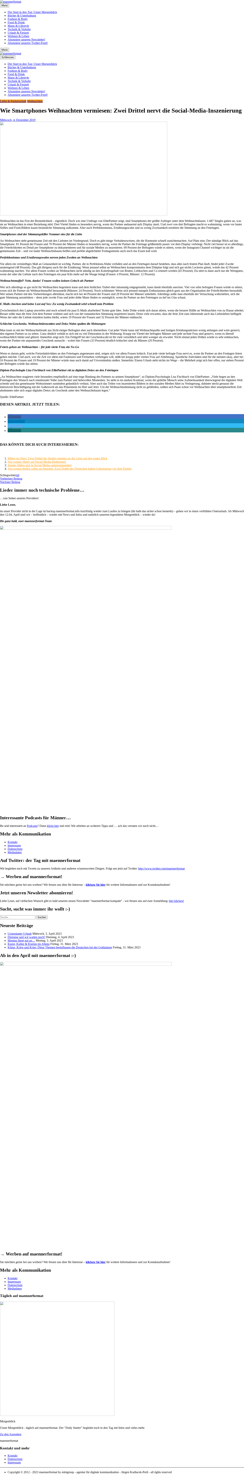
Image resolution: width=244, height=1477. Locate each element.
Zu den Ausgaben (10, 1434)
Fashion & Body (18, 19)
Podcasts (32, 825)
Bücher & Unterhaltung (22, 15)
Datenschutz (15, 849)
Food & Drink (16, 22)
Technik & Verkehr (19, 29)
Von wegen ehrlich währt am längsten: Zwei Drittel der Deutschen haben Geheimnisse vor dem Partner (70, 468)
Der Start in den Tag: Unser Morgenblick (32, 12)
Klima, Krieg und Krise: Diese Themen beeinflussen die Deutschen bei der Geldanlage (60, 947)
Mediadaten (15, 852)
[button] (14, 416)
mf (17, 475)
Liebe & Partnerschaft (13, 101)
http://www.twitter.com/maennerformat (161, 868)
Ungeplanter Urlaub (20, 933)
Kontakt (12, 842)
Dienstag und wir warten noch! (26, 937)
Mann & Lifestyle (18, 25)
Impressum (14, 845)
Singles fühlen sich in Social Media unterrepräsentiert (39, 465)
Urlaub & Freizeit (18, 32)
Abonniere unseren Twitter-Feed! (28, 43)
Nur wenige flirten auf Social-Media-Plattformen (37, 461)
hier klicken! (176, 901)
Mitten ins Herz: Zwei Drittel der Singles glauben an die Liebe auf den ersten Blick (57, 458)
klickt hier (53, 825)
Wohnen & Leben (18, 36)
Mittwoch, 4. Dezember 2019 (17, 120)
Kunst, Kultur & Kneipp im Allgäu (29, 944)
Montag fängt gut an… (21, 940)
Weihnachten (35, 101)
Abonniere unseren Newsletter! (26, 39)
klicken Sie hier (96, 884)
